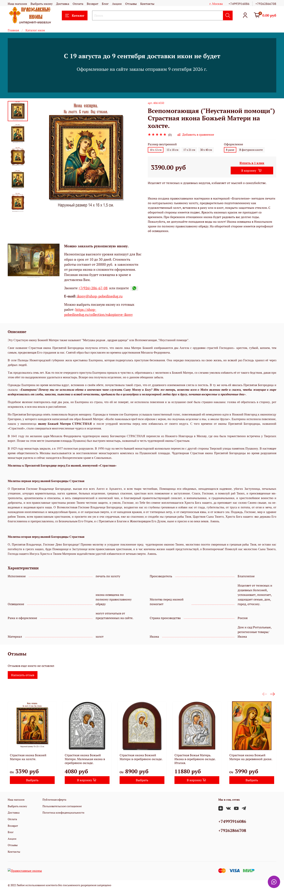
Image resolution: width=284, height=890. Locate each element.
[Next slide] (17, 208)
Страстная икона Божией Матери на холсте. (28, 757)
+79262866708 (265, 4)
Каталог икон (35, 30)
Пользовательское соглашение (62, 806)
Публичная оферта (54, 799)
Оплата (78, 4)
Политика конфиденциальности (63, 812)
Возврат (92, 4)
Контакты (147, 4)
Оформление (233, 144)
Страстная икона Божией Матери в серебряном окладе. (141, 757)
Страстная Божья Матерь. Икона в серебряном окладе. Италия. (194, 759)
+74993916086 (239, 4)
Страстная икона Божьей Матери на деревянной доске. (250, 757)
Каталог (78, 15)
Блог (105, 4)
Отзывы (131, 4)
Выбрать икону (42, 4)
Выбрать (32, 780)
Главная (13, 30)
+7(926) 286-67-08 (93, 288)
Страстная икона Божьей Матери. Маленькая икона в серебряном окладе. (85, 759)
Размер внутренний (162, 144)
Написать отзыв (22, 675)
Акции (117, 4)
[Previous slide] (37, 157)
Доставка (62, 4)
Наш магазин (17, 4)
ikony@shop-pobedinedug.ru (99, 296)
